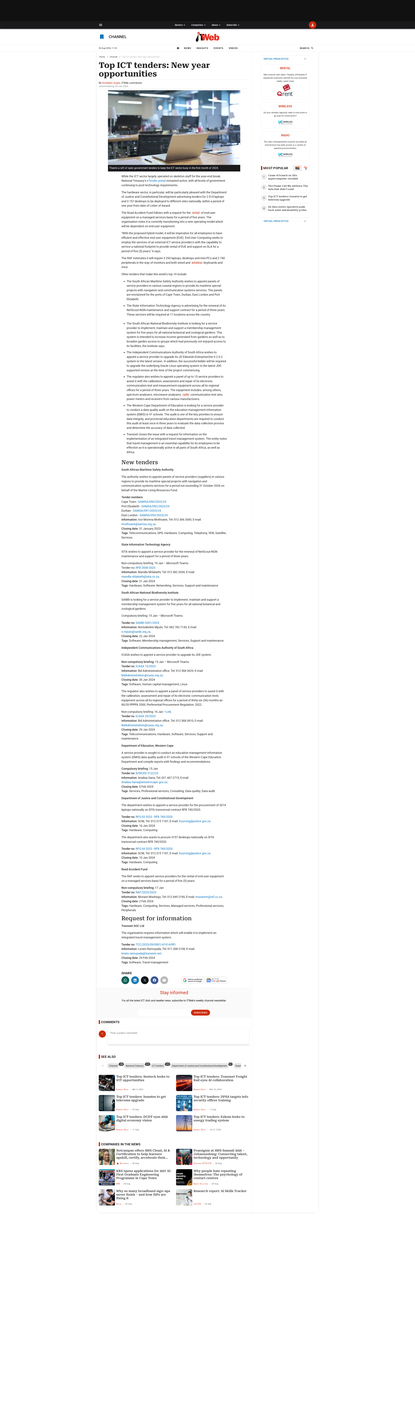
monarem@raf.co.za (208, 897)
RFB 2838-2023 (145, 567)
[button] (101, 25)
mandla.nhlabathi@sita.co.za (140, 576)
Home (102, 57)
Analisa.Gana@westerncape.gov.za (144, 782)
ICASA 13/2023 (146, 666)
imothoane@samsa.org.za (138, 524)
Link (168, 711)
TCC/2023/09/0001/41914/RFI (156, 944)
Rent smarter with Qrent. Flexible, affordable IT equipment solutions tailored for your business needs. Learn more (285, 78)
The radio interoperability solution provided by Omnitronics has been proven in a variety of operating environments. (285, 145)
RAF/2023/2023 (146, 892)
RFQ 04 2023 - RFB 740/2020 (154, 848)
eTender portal (156, 180)
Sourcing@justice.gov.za (194, 821)
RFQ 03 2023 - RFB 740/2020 (154, 816)
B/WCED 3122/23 (147, 773)
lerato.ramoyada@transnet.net (141, 953)
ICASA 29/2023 (146, 716)
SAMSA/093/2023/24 (154, 515)
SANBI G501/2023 (147, 622)
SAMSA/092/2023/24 (155, 506)
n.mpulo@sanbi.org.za (135, 631)
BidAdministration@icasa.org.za (142, 675)
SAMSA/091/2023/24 (147, 510)
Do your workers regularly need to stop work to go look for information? (285, 114)
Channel (114, 57)
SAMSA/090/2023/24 (152, 501)
